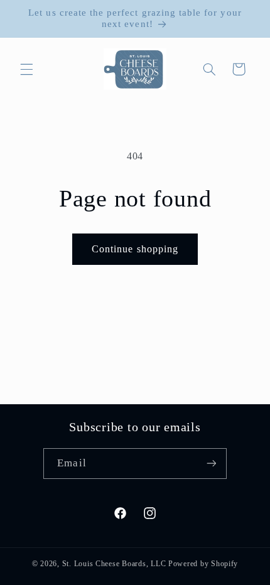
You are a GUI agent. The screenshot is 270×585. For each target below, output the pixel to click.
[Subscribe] (211, 463)
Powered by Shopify (203, 563)
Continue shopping (135, 249)
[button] (26, 69)
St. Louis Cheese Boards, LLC (114, 563)
